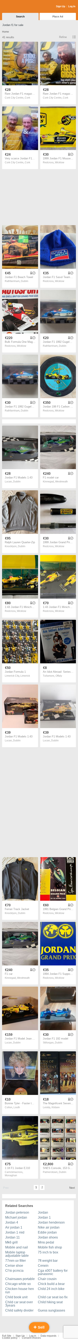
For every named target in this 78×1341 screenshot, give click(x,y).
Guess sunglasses (51, 1310)
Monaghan (11, 1175)
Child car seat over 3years (19, 1303)
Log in (32, 1335)
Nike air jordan (48, 1227)
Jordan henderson (51, 1222)
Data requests (48, 1335)
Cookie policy (9, 1337)
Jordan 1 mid (14, 1232)
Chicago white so (18, 1284)
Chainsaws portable (20, 1279)
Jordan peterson (17, 1212)
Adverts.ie (18, 6)
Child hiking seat (50, 1302)
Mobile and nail (16, 1247)
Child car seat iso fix (53, 1297)
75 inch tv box (48, 1252)
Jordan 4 (11, 1222)
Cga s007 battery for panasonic (53, 1272)
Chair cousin (47, 1279)
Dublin (24, 281)
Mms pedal (46, 1242)
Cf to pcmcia (14, 1270)
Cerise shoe (14, 1265)
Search (20, 16)
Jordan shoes (48, 1237)
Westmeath (61, 481)
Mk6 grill (11, 1242)
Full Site (6, 1335)
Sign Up (60, 6)
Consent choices (31, 1337)
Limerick (25, 675)
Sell (41, 1327)
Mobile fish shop (50, 1247)
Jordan (43, 1212)
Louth (17, 1107)
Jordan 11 (12, 1237)
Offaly (59, 675)
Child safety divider (19, 1310)
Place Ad (57, 16)
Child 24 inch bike (51, 1289)
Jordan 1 (44, 1217)
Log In (71, 6)
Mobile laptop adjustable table (17, 1254)
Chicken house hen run (19, 1290)
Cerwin (43, 1265)
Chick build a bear (51, 1284)
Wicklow (59, 162)
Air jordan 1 (13, 1227)
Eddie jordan (47, 1232)
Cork (27, 97)
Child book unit (16, 1297)
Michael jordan (16, 1217)
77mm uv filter (15, 1260)
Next (72, 1187)
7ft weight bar (48, 1260)
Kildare (56, 1107)
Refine (63, 37)
